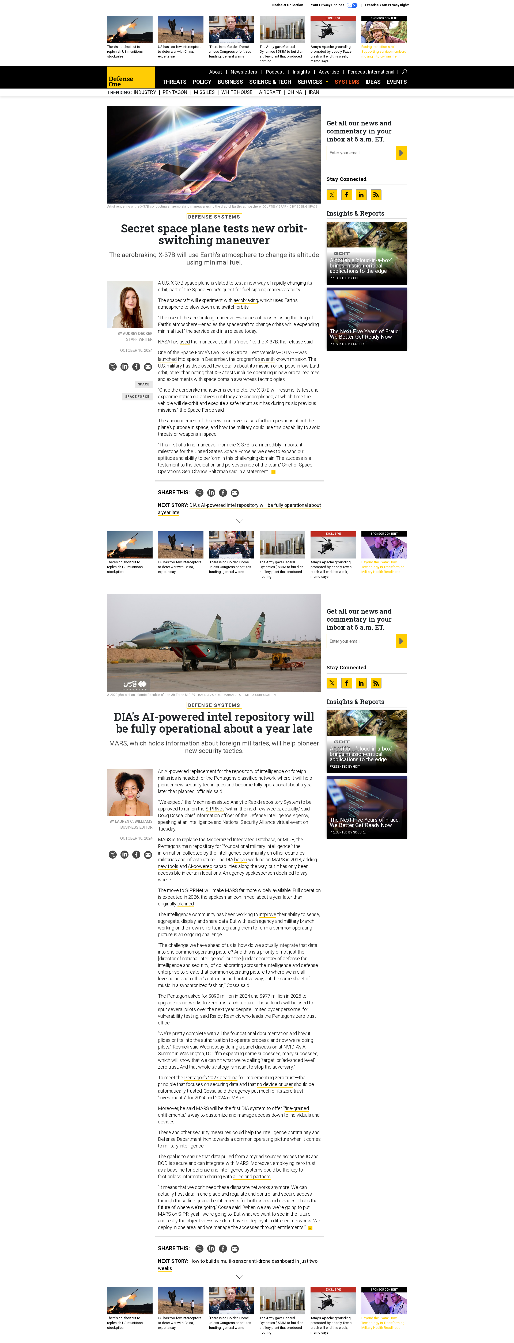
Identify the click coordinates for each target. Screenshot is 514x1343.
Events (397, 82)
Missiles (204, 92)
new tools (168, 866)
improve (267, 914)
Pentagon (175, 92)
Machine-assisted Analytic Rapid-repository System (246, 802)
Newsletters (244, 72)
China (295, 92)
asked (194, 996)
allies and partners (252, 1176)
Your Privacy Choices (328, 5)
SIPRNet (215, 809)
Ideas (373, 82)
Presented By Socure (348, 344)
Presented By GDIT (345, 278)
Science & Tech (270, 82)
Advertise (329, 72)
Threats (174, 82)
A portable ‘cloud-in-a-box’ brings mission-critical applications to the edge (361, 265)
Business (230, 82)
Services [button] (311, 82)
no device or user (275, 1084)
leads (257, 1016)
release (236, 331)
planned (185, 903)
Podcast (275, 72)
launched (167, 359)
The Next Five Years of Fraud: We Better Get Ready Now (365, 334)
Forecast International (371, 72)
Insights (301, 72)
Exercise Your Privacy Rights (387, 5)
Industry (145, 92)
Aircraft (270, 92)
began (240, 859)
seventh (266, 359)
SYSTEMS (347, 82)
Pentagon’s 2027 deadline (210, 1077)
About (215, 72)
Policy (202, 82)
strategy (220, 1067)
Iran (314, 92)
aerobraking (246, 300)
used (185, 342)
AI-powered (200, 866)
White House (236, 92)
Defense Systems (214, 217)
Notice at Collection (287, 5)
